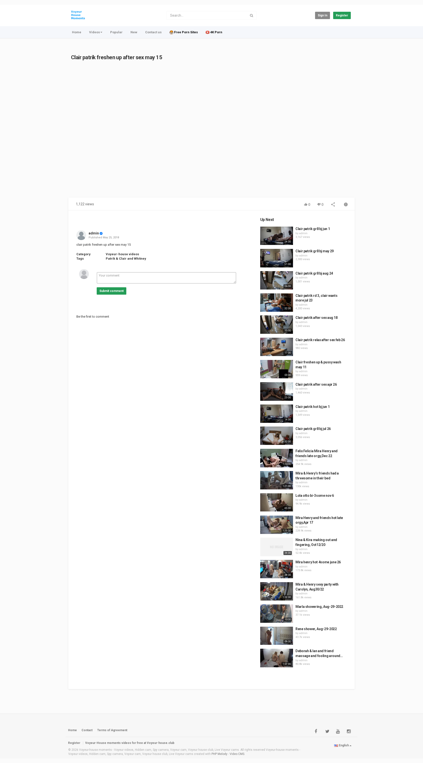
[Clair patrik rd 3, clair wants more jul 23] (276, 302)
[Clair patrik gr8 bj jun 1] (276, 236)
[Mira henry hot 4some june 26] (276, 569)
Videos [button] (94, 32)
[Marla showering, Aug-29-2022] (276, 613)
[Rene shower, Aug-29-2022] (276, 636)
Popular (116, 32)
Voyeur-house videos (122, 254)
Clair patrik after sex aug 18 (316, 318)
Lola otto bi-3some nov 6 (314, 495)
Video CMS (237, 754)
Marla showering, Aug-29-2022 (319, 607)
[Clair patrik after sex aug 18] (276, 324)
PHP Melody (219, 754)
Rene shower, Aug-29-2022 (316, 629)
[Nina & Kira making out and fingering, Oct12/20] (276, 547)
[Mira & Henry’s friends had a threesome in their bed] (276, 480)
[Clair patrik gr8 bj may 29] (276, 258)
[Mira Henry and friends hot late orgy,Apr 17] (276, 525)
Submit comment (111, 291)
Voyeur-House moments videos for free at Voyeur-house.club (129, 743)
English (344, 745)
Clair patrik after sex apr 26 (316, 384)
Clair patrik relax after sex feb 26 (320, 340)
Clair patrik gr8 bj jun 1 (312, 229)
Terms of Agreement (112, 730)
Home (76, 32)
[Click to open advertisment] (163, 131)
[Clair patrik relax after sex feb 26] (276, 347)
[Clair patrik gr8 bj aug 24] (276, 280)
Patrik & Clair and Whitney (126, 258)
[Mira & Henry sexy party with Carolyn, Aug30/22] (276, 591)
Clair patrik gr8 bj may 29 (314, 251)
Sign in (322, 15)
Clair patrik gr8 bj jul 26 (313, 429)
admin (94, 233)
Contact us (153, 32)
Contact (87, 730)
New (133, 32)
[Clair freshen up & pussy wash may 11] (276, 369)
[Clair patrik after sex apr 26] (276, 391)
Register (342, 15)
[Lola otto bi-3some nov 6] (276, 502)
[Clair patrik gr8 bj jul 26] (276, 436)
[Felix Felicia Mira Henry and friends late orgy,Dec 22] (276, 458)
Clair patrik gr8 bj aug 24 (314, 273)
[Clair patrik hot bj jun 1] (276, 414)
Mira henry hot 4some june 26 (318, 562)
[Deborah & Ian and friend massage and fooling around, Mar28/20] (276, 658)
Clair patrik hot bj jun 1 (312, 407)
